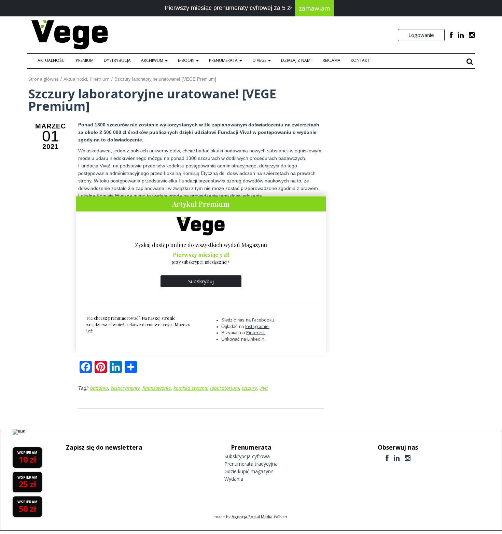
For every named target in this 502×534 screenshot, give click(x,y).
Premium (85, 60)
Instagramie (257, 326)
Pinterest (255, 333)
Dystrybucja (117, 60)
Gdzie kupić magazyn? (248, 471)
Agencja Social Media (252, 517)
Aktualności (52, 60)
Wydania (233, 479)
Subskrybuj (201, 281)
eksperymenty (125, 388)
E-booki (186, 60)
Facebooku (263, 320)
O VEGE (259, 60)
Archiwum (152, 60)
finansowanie (156, 388)
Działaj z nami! (296, 60)
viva (264, 388)
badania (99, 388)
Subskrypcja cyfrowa (247, 456)
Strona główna (43, 79)
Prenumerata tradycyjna (251, 464)
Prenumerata (224, 60)
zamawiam (314, 8)
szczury (249, 388)
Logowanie (421, 34)
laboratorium (224, 388)
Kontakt (360, 60)
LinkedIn (255, 339)
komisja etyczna (190, 388)
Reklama (331, 60)
